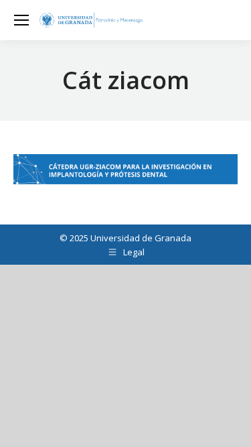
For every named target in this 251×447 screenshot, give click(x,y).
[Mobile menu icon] (21, 20)
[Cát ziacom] (125, 169)
